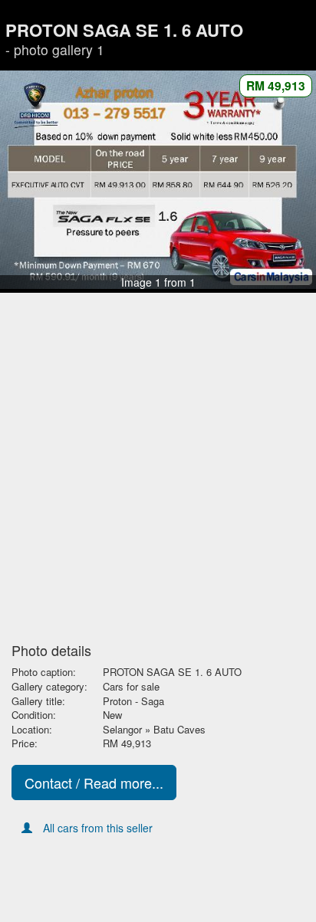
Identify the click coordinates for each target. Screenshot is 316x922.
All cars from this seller (98, 827)
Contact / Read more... (94, 782)
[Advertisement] (158, 468)
